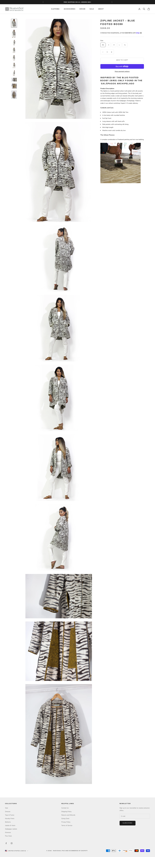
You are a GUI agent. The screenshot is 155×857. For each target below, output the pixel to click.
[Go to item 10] (14, 94)
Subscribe (127, 823)
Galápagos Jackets (11, 829)
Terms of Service (66, 825)
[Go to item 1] (14, 23)
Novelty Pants (9, 819)
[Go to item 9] (14, 86)
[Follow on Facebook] (6, 843)
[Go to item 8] (14, 80)
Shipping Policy (66, 812)
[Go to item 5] (14, 58)
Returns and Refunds (68, 815)
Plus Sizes (8, 836)
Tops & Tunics (9, 815)
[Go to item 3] (14, 42)
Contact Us (65, 808)
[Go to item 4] (14, 50)
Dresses (7, 812)
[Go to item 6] (14, 65)
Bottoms (8, 822)
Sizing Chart (65, 819)
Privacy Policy (65, 822)
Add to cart (122, 60)
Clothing (55, 9)
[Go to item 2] (14, 33)
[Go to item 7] (14, 73)
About (101, 9)
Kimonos (8, 832)
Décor (82, 9)
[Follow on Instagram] (12, 843)
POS (63, 850)
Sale (92, 9)
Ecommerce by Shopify (78, 850)
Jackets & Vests (10, 825)
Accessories (69, 9)
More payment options (122, 71)
